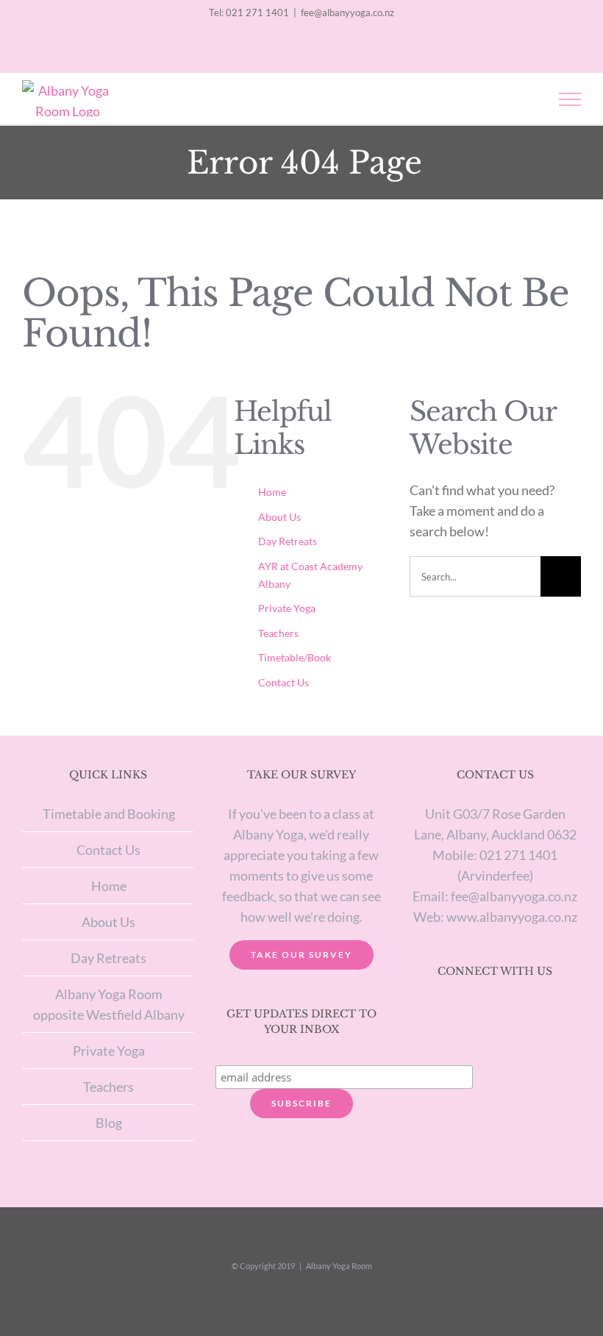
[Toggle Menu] (570, 99)
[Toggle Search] (519, 98)
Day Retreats (287, 541)
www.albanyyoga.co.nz (511, 917)
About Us (279, 517)
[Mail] (514, 1011)
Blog (109, 1123)
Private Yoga (286, 608)
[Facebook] (494, 1011)
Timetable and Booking (109, 814)
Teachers (278, 633)
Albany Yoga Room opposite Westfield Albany (109, 1004)
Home (272, 492)
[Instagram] (475, 1011)
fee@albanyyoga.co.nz (347, 12)
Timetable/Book (294, 657)
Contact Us (283, 682)
